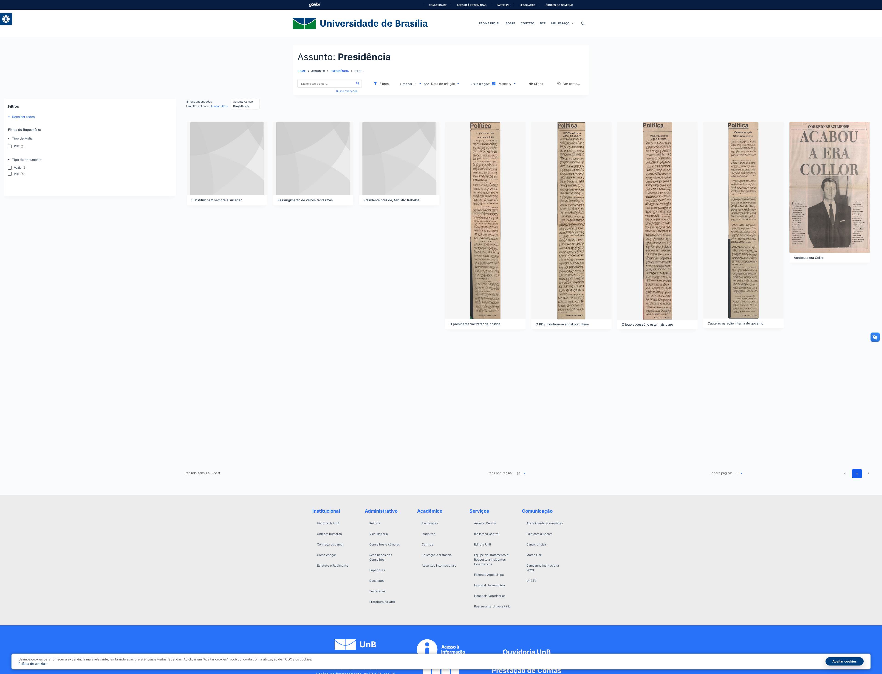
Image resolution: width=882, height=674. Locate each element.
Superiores (377, 570)
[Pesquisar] (583, 23)
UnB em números (329, 534)
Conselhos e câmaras (384, 544)
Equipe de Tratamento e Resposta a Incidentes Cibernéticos (491, 559)
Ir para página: (721, 473)
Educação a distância (437, 555)
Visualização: (480, 84)
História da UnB (328, 523)
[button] (6, 19)
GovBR (314, 5)
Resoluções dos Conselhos (380, 557)
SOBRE (510, 23)
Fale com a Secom (539, 534)
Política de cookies (32, 664)
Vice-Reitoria (378, 534)
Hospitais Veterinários (490, 596)
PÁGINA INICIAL (489, 23)
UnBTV (531, 580)
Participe (503, 5)
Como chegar (326, 555)
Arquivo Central (485, 523)
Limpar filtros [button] (219, 106)
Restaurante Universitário (492, 606)
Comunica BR (438, 5)
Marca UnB (534, 555)
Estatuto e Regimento (332, 565)
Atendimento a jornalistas (544, 523)
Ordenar (406, 84)
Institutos (428, 534)
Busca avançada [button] (347, 91)
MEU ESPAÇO (560, 23)
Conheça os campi (330, 544)
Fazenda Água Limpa (489, 574)
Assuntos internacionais (439, 565)
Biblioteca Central (486, 534)
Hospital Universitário (489, 585)
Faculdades (430, 523)
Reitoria (374, 523)
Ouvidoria (527, 652)
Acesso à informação (471, 5)
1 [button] (857, 474)
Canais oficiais (536, 544)
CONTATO (527, 23)
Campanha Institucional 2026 (543, 568)
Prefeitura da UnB (382, 602)
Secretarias (377, 591)
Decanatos (376, 580)
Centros (427, 544)
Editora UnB (482, 544)
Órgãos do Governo (559, 5)
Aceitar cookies (844, 661)
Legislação (527, 5)
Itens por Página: (500, 473)
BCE (543, 23)
